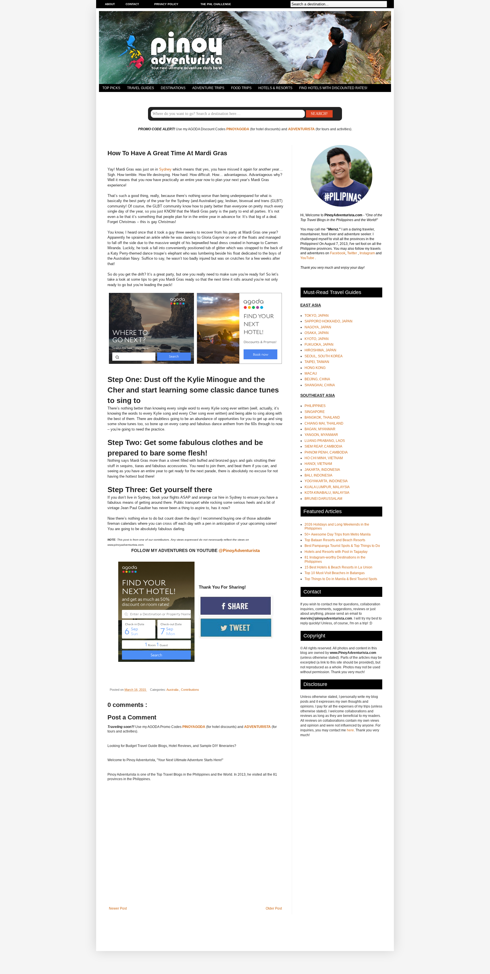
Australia (172, 689)
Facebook (337, 253)
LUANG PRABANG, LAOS (325, 441)
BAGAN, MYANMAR (320, 429)
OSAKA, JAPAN (317, 333)
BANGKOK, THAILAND (322, 417)
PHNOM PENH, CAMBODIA (326, 452)
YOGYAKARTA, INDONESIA (326, 481)
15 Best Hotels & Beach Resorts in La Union (338, 567)
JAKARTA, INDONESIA (322, 470)
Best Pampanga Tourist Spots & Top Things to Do (342, 546)
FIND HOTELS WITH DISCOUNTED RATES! (333, 88)
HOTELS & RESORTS (275, 88)
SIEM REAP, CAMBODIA (323, 446)
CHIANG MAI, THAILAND (324, 423)
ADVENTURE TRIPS (208, 88)
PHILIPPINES (315, 406)
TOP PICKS (111, 88)
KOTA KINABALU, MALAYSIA (327, 493)
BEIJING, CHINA (317, 379)
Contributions (190, 689)
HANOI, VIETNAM (318, 464)
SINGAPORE (315, 412)
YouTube (307, 258)
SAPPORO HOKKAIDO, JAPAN (328, 321)
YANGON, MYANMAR (321, 435)
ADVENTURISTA (301, 129)
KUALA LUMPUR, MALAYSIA (327, 487)
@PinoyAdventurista (239, 550)
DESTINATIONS (173, 88)
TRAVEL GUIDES (140, 88)
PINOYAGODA (237, 129)
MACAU (311, 373)
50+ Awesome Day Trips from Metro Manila (338, 534)
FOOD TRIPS (241, 88)
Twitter (352, 253)
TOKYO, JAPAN (317, 316)
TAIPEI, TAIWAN (317, 362)
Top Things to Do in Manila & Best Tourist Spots (341, 579)
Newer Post (118, 908)
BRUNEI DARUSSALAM (323, 499)
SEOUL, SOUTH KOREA (324, 356)
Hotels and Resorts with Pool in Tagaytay (336, 552)
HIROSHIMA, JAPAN (320, 350)
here (350, 730)
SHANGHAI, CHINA (320, 385)
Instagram (368, 253)
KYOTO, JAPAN (317, 339)
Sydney (165, 169)
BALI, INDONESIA (318, 475)
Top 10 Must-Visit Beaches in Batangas (335, 573)
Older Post (274, 908)
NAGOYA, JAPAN (318, 327)
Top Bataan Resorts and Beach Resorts (335, 540)
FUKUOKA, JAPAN (319, 345)
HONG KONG (315, 368)
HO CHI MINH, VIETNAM (324, 458)
